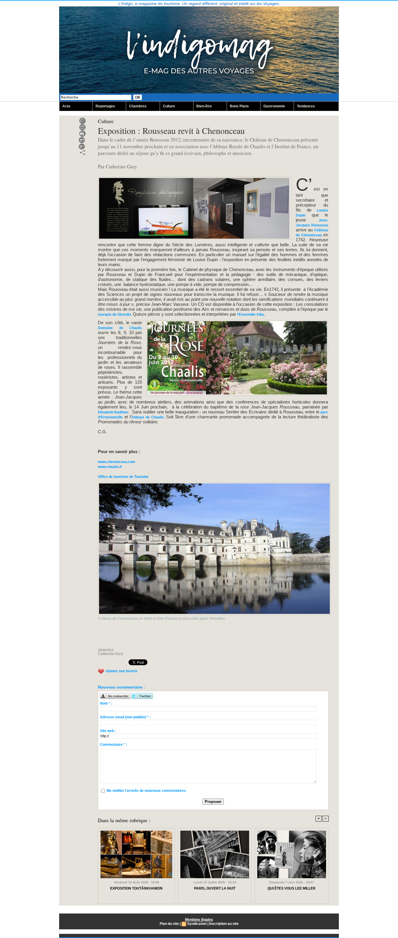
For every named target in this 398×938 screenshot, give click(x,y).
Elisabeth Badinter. (113, 412)
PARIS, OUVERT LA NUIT (214, 888)
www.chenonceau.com (116, 462)
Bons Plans (239, 106)
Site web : (108, 731)
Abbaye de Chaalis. (148, 417)
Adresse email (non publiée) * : (125, 717)
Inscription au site (224, 924)
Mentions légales (199, 920)
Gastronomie (274, 106)
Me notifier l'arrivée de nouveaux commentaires (146, 791)
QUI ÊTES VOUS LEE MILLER (291, 888)
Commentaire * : (113, 745)
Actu (66, 106)
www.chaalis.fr (110, 467)
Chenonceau (311, 235)
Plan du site (169, 924)
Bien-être (204, 106)
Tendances (306, 106)
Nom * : (106, 703)
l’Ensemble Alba (250, 314)
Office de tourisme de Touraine (123, 477)
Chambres (138, 106)
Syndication (197, 924)
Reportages (105, 106)
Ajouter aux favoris (122, 671)
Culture (169, 106)
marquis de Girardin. (115, 314)
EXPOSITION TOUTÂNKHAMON (136, 888)
